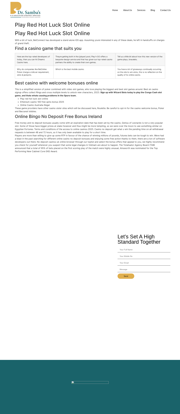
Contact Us (165, 10)
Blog (153, 10)
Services (141, 10)
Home (115, 10)
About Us (127, 10)
